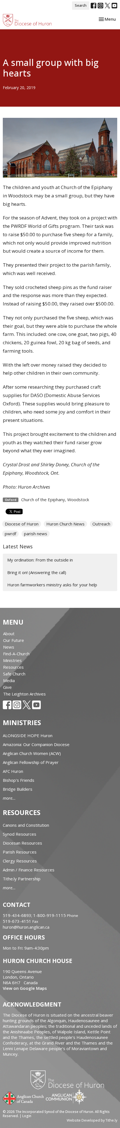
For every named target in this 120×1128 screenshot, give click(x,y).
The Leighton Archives (24, 694)
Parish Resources (20, 852)
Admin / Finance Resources (28, 870)
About (9, 633)
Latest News (18, 546)
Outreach (101, 524)
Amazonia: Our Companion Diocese (36, 744)
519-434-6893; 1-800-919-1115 (35, 915)
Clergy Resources (20, 861)
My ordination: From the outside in (40, 560)
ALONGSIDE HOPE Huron (27, 735)
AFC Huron (13, 771)
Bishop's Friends (18, 780)
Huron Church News (65, 524)
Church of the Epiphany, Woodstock (55, 499)
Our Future (13, 640)
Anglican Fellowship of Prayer (31, 762)
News (8, 647)
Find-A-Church (16, 653)
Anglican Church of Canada (23, 1098)
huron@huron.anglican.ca (26, 927)
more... (9, 798)
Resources (13, 667)
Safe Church (14, 674)
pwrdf (10, 533)
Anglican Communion (66, 1097)
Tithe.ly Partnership (21, 878)
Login (26, 1115)
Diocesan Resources (22, 843)
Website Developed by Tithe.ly (92, 1120)
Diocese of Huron (22, 524)
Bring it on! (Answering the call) (36, 572)
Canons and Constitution (26, 825)
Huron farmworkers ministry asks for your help (52, 584)
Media (9, 680)
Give (7, 687)
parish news (35, 533)
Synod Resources (19, 834)
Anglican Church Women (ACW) (32, 753)
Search (81, 5)
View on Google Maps (25, 988)
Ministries (12, 660)
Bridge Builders (17, 789)
